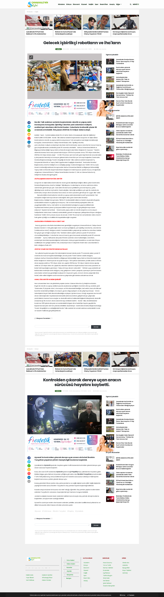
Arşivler (69, 571)
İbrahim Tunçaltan (84, 474)
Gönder (96, 327)
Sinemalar (106, 578)
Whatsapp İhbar (47, 578)
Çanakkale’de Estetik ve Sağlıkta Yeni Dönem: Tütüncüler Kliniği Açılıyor (125, 87)
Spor (96, 4)
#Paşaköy (70, 511)
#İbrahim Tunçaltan (59, 511)
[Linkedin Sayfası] (40, 568)
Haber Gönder (46, 580)
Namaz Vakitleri (108, 568)
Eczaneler (106, 570)
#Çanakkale (79, 511)
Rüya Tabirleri (127, 570)
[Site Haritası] (46, 568)
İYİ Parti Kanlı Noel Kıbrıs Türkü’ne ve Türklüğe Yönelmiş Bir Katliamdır (124, 141)
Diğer (118, 4)
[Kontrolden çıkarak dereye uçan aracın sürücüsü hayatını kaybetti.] (64, 415)
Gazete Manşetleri (109, 586)
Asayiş (112, 4)
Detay (123, 595)
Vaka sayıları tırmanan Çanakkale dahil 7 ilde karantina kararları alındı (125, 133)
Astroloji (125, 573)
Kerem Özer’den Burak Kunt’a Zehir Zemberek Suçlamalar (124, 103)
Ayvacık (47, 465)
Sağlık (91, 4)
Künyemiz (69, 575)
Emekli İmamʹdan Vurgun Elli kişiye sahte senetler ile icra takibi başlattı (125, 125)
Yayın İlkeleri (30, 578)
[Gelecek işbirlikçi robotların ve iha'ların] (64, 76)
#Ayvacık (38, 511)
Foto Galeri (70, 560)
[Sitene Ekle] (50, 568)
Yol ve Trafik (107, 565)
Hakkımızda (29, 575)
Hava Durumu (107, 563)
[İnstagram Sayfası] (33, 568)
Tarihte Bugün (107, 575)
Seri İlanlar (106, 581)
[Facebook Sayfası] (27, 568)
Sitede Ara (126, 563)
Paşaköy (75, 472)
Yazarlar (69, 567)
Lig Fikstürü (106, 573)
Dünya (68, 4)
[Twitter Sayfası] (30, 568)
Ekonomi (76, 4)
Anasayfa (30, 12)
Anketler (125, 565)
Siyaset (84, 4)
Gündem (61, 4)
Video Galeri (70, 564)
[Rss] (43, 568)
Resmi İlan (104, 4)
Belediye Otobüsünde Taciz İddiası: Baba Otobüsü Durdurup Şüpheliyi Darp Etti (124, 157)
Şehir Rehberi (107, 583)
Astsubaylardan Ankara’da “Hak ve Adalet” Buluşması (122, 79)
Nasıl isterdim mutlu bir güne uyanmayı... (124, 148)
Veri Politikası (30, 580)
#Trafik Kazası (46, 511)
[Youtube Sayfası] (36, 568)
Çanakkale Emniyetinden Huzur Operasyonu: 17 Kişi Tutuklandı (125, 61)
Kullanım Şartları (47, 575)
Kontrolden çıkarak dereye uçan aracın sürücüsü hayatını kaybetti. (123, 70)
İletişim (68, 578)
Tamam (131, 595)
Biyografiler (126, 568)
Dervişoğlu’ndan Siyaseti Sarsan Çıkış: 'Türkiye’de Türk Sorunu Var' (125, 95)
